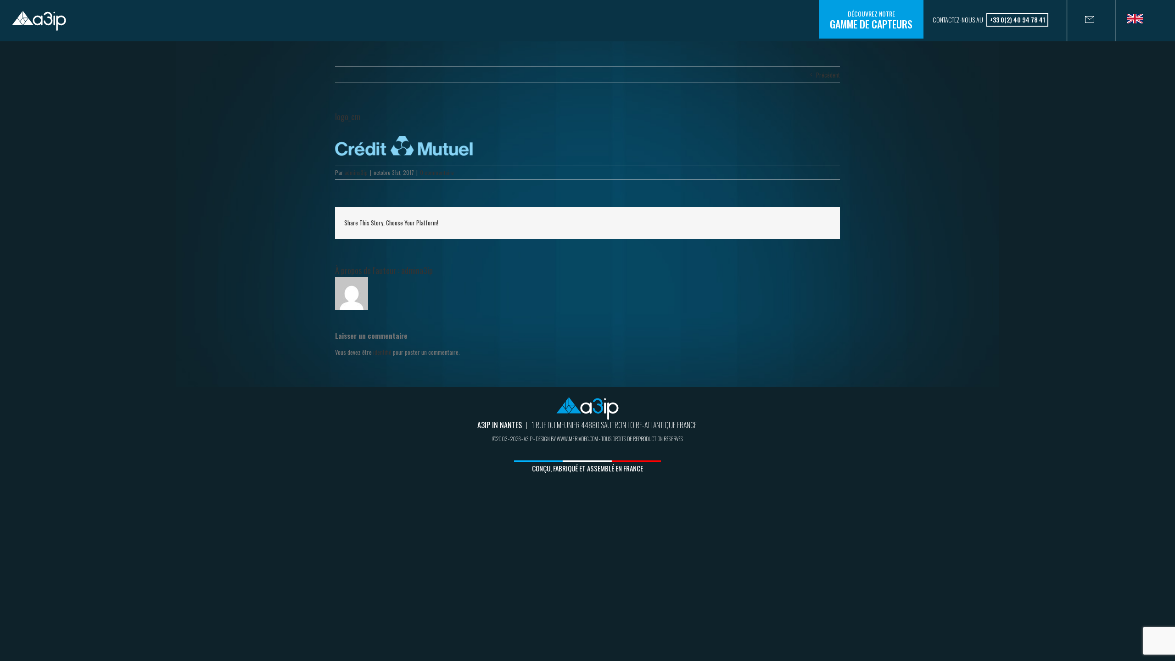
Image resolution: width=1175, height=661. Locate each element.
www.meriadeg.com (577, 439)
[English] (1138, 21)
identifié (382, 352)
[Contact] (1080, 20)
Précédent (828, 74)
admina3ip (356, 172)
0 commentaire (437, 172)
